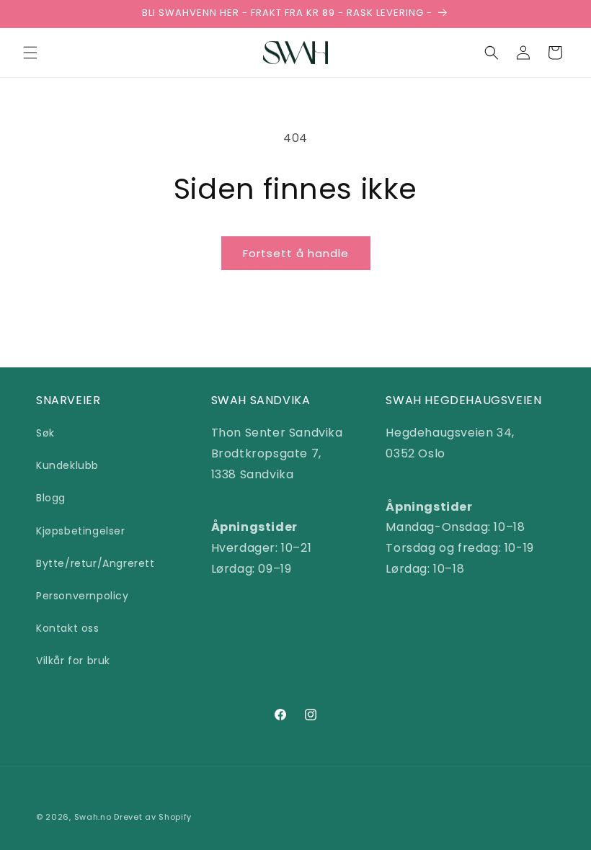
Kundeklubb (67, 465)
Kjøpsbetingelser (80, 531)
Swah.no (93, 817)
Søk (45, 433)
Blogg (51, 498)
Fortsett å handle (296, 253)
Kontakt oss (67, 628)
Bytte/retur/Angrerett (95, 563)
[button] (30, 52)
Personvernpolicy (82, 596)
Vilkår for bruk (73, 660)
